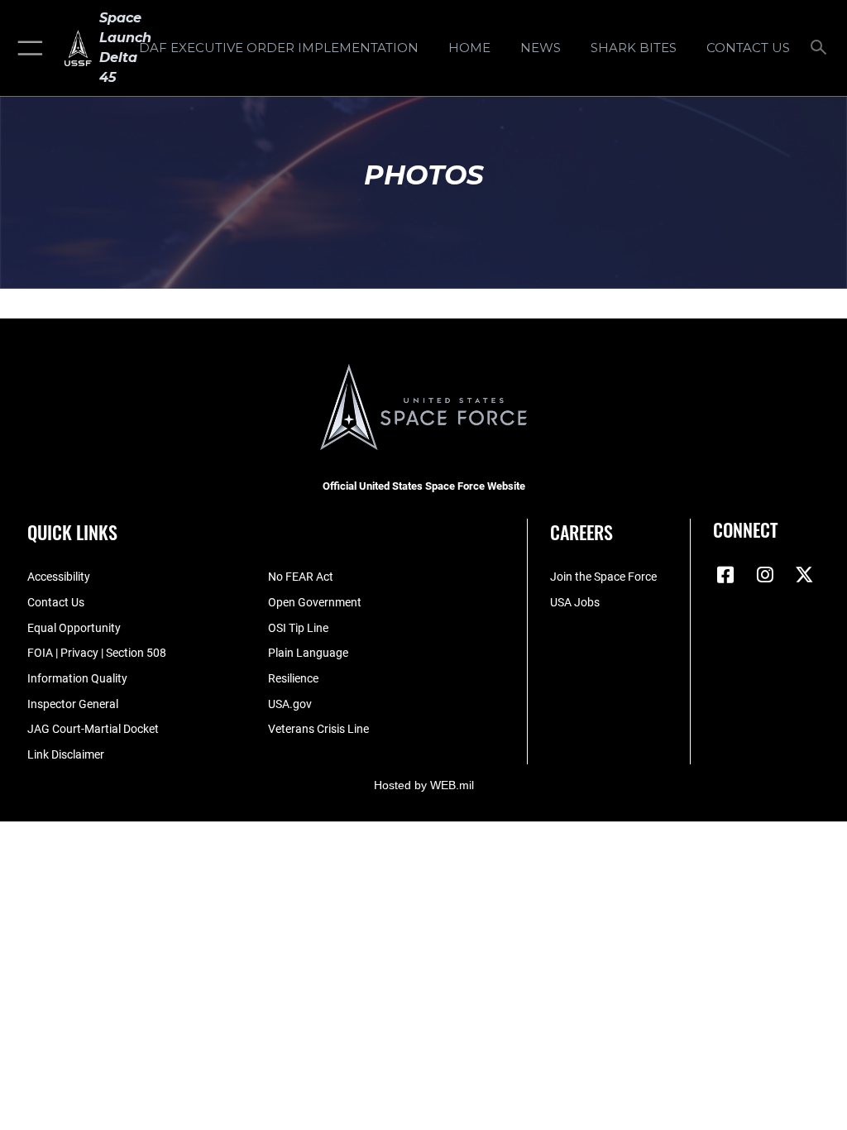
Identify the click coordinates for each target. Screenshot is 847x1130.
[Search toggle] (821, 48)
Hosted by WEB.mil (424, 785)
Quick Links (72, 532)
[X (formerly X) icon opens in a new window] (804, 575)
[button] (27, 48)
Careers (581, 532)
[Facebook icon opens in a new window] (725, 575)
